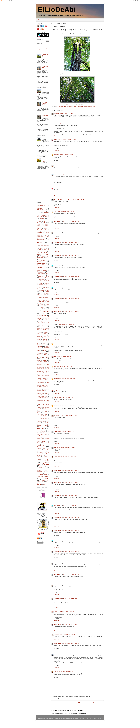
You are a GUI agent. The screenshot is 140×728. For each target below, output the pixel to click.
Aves (46, 229)
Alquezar (38, 215)
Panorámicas (39, 364)
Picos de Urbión (41, 128)
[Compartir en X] (80, 104)
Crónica (40, 272)
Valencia (47, 466)
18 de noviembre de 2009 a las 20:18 (77, 390)
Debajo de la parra (42, 149)
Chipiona (38, 264)
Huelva (45, 308)
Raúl (55, 671)
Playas (45, 411)
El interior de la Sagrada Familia (45, 103)
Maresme (39, 339)
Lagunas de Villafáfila (41, 322)
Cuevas (47, 273)
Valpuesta (40, 473)
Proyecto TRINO (43, 418)
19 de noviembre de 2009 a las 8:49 (71, 470)
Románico (47, 435)
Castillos (47, 257)
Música (44, 350)
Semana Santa (41, 445)
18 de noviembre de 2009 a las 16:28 (68, 139)
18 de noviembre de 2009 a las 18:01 (71, 221)
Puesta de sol (45, 419)
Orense (38, 360)
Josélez (56, 654)
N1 (37, 351)
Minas (38, 340)
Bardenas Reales (44, 233)
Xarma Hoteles (44, 483)
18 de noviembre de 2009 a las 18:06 (71, 276)
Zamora (39, 484)
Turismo (90, 106)
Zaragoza (44, 484)
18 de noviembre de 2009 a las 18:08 (71, 298)
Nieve (45, 354)
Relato (43, 426)
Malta (45, 333)
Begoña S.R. (57, 431)
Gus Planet (56, 343)
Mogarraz (39, 343)
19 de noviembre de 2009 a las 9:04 (71, 598)
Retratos (44, 430)
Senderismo (85, 106)
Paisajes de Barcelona (42, 361)
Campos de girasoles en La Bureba (45, 160)
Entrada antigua (98, 703)
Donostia (40, 280)
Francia (45, 298)
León (48, 325)
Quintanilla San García (41, 421)
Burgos (77, 19)
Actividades (40, 209)
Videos (46, 478)
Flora (57, 106)
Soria (38, 458)
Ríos (38, 435)
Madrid (40, 332)
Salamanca (45, 437)
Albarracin (46, 212)
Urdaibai (43, 466)
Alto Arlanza (44, 215)
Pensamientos (46, 407)
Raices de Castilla (43, 424)
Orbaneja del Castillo (43, 358)
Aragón (38, 219)
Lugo (43, 330)
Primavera (46, 417)
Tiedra (48, 459)
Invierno (44, 315)
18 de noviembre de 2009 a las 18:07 (71, 288)
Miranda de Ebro (44, 340)
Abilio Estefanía (58, 221)
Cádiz (38, 245)
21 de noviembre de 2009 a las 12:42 (65, 671)
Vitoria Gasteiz (41, 481)
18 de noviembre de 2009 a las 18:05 (71, 265)
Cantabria (39, 249)
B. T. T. (42, 231)
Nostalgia (39, 356)
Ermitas (41, 284)
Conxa (55, 211)
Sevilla (44, 448)
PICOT (46, 410)
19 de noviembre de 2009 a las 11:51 (71, 624)
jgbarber (56, 634)
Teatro (43, 459)
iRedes (38, 316)
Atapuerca (46, 228)
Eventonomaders (46, 288)
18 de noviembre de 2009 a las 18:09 (71, 311)
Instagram (44, 313)
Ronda (40, 437)
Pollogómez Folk (45, 412)
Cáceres (39, 244)
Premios (38, 417)
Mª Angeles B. (57, 415)
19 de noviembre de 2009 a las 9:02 (71, 585)
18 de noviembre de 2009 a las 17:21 (76, 199)
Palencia (39, 363)
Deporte (47, 276)
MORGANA (56, 113)
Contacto (39, 21)
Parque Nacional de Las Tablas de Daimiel (43, 368)
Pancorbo (45, 363)
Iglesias (43, 310)
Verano (47, 473)
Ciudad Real (45, 266)
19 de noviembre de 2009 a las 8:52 (71, 495)
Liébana (38, 328)
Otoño (44, 360)
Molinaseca (45, 343)
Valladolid (46, 467)
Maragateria (45, 337)
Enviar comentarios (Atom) (63, 705)
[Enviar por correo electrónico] (78, 104)
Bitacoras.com (40, 236)
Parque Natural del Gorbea (42, 396)
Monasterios (40, 344)
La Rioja (55, 19)
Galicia (42, 300)
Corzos (46, 268)
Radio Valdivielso (46, 422)
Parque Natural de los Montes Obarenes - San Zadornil (43, 386)
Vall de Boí (40, 467)
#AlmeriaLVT (39, 204)
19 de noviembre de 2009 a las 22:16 (66, 634)
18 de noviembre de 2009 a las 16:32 (65, 154)
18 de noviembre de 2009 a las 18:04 (71, 255)
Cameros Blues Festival (45, 245)
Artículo (39, 224)
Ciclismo (39, 266)
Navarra (75, 106)
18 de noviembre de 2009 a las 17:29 (65, 211)
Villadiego (43, 480)
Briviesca (83, 19)
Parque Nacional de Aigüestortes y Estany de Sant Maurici (43, 366)
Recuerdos (39, 425)
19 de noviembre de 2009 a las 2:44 (68, 456)
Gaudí (48, 301)
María (55, 154)
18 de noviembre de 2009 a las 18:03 (71, 242)
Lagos (46, 321)
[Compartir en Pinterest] (82, 104)
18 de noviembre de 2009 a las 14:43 (68, 113)
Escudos (45, 286)
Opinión (47, 357)
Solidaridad (45, 456)
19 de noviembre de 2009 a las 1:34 (67, 447)
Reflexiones (46, 425)
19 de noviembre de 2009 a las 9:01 (71, 574)
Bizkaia (47, 236)
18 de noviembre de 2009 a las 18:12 (67, 324)
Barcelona (39, 232)
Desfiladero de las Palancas (45, 116)
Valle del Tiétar (46, 471)
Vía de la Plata (40, 476)
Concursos (39, 268)
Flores (38, 296)
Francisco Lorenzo (58, 166)
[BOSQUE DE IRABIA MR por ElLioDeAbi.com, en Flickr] (77, 102)
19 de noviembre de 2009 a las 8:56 (71, 530)
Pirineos (38, 411)
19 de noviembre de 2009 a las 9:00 (71, 563)
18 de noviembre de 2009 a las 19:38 (67, 378)
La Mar (40, 319)
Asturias (39, 228)
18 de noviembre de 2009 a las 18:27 (63, 356)
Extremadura (41, 290)
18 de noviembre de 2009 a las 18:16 (68, 343)
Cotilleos (38, 270)
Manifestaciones (40, 335)
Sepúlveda (39, 448)
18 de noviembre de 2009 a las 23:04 (69, 415)
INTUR (38, 315)
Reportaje (80, 106)
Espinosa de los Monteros (42, 287)
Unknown (56, 378)
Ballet (47, 231)
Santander (39, 442)
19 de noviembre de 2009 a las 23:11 (71, 643)
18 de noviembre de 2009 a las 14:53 (67, 123)
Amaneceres (39, 216)
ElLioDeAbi (57, 9)
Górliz (42, 304)
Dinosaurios (41, 277)
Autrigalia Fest (40, 229)
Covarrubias (44, 270)
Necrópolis (39, 354)
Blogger (100, 718)
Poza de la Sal (41, 415)
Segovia (44, 444)
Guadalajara (41, 305)
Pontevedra (39, 414)
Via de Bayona (43, 474)
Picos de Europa (46, 408)
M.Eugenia (56, 447)
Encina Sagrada (45, 137)
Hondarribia (39, 308)
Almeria (45, 213)
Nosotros (96, 19)
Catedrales (39, 261)
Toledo (40, 460)
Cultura (43, 275)
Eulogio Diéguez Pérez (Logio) (61, 390)
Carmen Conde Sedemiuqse (60, 199)
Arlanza (40, 221)
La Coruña (47, 318)
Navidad (45, 353)
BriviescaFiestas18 (40, 239)
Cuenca (42, 273)
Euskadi (39, 288)
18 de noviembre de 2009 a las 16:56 (66, 188)
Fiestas (47, 291)
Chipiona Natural (45, 264)
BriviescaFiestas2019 (41, 240)
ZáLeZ (55, 611)
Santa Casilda (41, 441)
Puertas (38, 419)
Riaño (48, 430)
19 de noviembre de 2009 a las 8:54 (71, 505)
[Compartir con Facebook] (81, 104)
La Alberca (44, 316)
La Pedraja (47, 319)
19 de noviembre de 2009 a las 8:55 (71, 517)
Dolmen (47, 279)
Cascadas (44, 251)
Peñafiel (40, 408)
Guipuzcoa (47, 305)
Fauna (47, 290)
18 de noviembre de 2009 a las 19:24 (65, 366)
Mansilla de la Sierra (41, 336)
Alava (40, 212)
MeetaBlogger (45, 339)
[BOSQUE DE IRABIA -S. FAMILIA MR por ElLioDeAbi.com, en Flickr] (77, 71)
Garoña (47, 300)
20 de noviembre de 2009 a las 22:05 (66, 654)
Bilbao (45, 235)
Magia (45, 332)
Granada (47, 304)
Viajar (93, 106)
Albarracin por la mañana (43, 80)
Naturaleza (66, 19)
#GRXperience (40, 206)
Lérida (41, 326)
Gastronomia (41, 301)
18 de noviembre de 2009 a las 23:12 (68, 431)
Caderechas (45, 244)
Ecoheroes (45, 280)
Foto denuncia (46, 297)
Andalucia (47, 216)
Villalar (48, 480)
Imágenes (61, 106)
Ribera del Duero (42, 431)
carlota (55, 188)
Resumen (39, 430)
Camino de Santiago (44, 246)
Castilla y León (49, 19)
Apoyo (42, 218)
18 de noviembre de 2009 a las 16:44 (71, 166)
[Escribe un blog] (79, 104)
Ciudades (72, 19)
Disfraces (47, 277)
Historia (42, 307)
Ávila (38, 231)
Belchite (38, 235)
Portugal (45, 414)
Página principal (40, 19)
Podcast (38, 412)
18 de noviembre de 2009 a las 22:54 (67, 405)
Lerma (46, 326)
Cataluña (60, 19)
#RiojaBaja (39, 208)
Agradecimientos (41, 211)
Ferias (41, 291)
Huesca (38, 310)
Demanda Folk (40, 276)
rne (43, 435)
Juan (55, 366)
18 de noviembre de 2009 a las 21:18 (65, 397)
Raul (55, 397)
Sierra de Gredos (41, 451)
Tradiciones (46, 460)
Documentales (41, 279)
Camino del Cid (43, 248)
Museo (38, 350)
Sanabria (45, 439)
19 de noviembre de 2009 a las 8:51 (71, 482)
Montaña (66, 106)
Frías (38, 300)
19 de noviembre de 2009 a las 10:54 (65, 611)
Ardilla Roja (57, 456)
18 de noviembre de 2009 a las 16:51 (67, 174)
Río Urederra (44, 434)
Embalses (39, 283)
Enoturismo (47, 283)
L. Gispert (56, 174)
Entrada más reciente (58, 703)
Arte (44, 222)
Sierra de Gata (46, 449)
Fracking (40, 298)
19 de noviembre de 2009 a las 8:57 (71, 541)
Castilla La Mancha (42, 252)
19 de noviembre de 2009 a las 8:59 (71, 551)
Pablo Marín (57, 139)
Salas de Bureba (40, 438)
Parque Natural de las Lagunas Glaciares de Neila (43, 384)
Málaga (38, 333)
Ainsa (48, 211)
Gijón (38, 304)
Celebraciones (89, 19)
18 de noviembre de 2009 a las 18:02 (71, 232)
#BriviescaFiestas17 (41, 205)
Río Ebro (43, 432)
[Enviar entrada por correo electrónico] (76, 104)
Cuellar (38, 273)
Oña (42, 357)
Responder (56, 119)
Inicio (78, 703)
